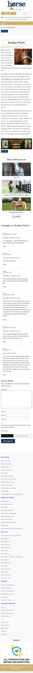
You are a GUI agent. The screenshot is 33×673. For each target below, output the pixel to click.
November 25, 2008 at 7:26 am (11, 238)
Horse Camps (4, 473)
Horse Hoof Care (5, 553)
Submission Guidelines (6, 613)
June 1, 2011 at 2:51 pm (9, 353)
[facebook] (13, 9)
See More (16, 216)
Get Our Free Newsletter (7, 591)
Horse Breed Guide (6, 461)
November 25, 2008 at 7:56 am (11, 258)
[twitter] (16, 9)
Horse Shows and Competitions (9, 479)
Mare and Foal (4, 572)
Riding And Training (6, 464)
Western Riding (5, 491)
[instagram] (22, 9)
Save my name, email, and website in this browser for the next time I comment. (15, 426)
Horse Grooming (5, 547)
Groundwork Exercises (6, 470)
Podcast (11, 17)
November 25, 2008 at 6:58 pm (11, 298)
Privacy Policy (4, 622)
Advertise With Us (5, 616)
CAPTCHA (5, 431)
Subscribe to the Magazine (7, 585)
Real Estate (24, 19)
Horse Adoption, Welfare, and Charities (11, 535)
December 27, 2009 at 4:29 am (11, 331)
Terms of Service (5, 625)
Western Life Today (6, 600)
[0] (10, 9)
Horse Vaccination (5, 569)
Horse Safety (4, 566)
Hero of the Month (15, 19)
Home (2, 27)
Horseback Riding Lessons (7, 482)
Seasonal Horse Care (6, 575)
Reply (4, 246)
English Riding (5, 467)
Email (3, 415)
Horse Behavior (5, 538)
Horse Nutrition (5, 560)
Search (24, 13)
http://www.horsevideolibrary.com (12, 338)
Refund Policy (4, 628)
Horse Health (4, 550)
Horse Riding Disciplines (7, 476)
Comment (4, 389)
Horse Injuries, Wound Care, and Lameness (12, 557)
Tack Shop (22, 17)
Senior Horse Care (5, 578)
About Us (3, 607)
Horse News (4, 31)
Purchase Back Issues (6, 588)
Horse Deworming (5, 544)
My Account (5, 17)
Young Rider (4, 597)
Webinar (16, 17)
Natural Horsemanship (6, 485)
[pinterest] (19, 9)
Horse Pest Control (5, 563)
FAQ (2, 619)
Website (3, 419)
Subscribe (9, 13)
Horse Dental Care (5, 541)
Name (3, 411)
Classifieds (3, 631)
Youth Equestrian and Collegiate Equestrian (12, 494)
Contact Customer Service (7, 610)
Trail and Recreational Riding (8, 488)
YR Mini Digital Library (7, 594)
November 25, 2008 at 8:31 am (11, 276)
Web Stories (4, 634)
